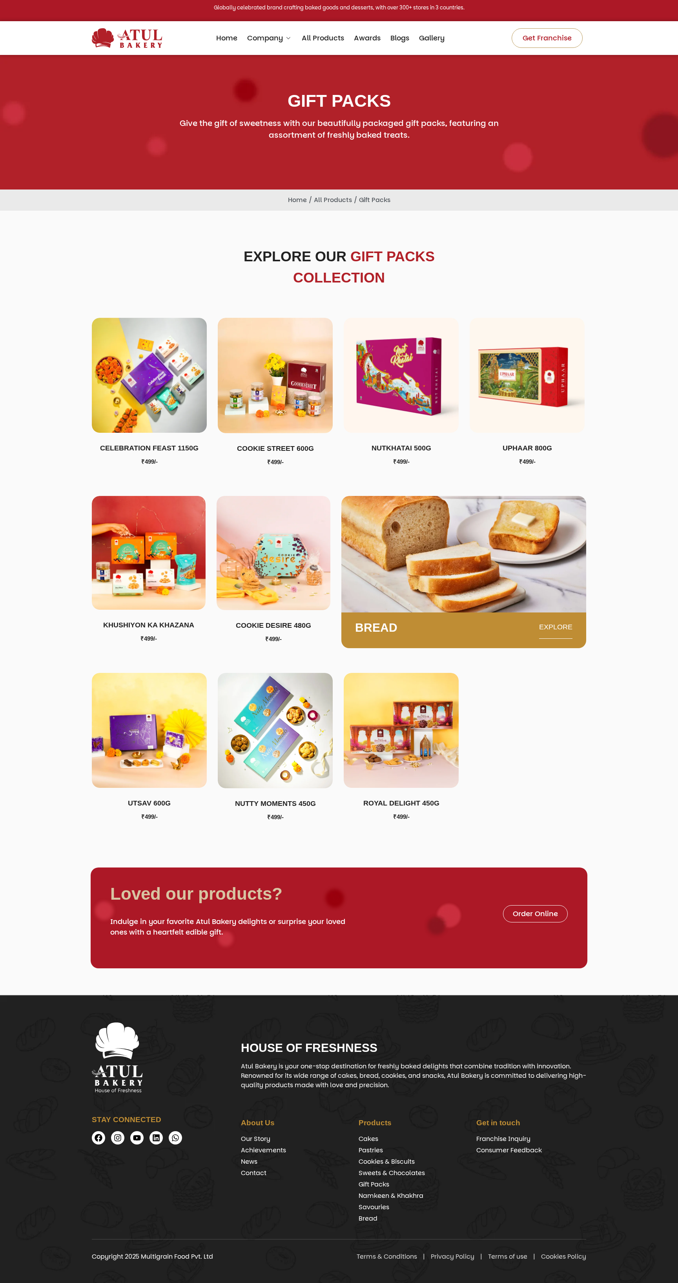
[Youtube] (137, 1137)
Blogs (399, 38)
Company (265, 38)
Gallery (432, 38)
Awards (367, 38)
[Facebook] (98, 1137)
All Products (323, 38)
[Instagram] (117, 1137)
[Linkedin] (156, 1137)
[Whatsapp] (175, 1137)
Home (226, 38)
